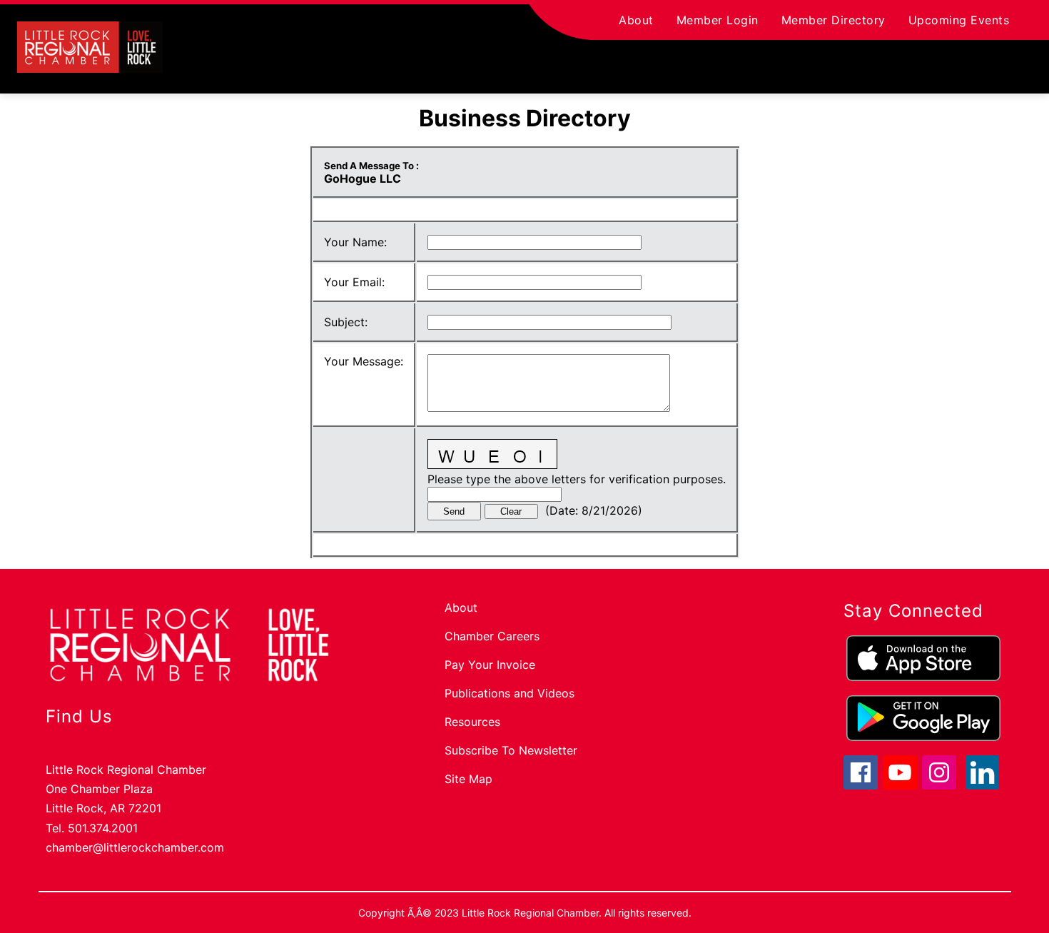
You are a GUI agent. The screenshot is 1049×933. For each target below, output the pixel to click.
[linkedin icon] (983, 785)
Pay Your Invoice (490, 664)
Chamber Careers (492, 636)
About (636, 20)
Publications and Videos (509, 693)
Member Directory (833, 20)
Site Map (468, 779)
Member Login (717, 20)
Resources (472, 722)
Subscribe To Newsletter (511, 750)
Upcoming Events (959, 20)
